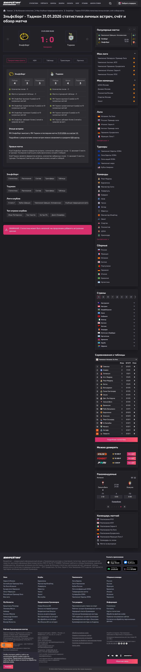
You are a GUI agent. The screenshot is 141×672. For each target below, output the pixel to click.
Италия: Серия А (106, 124)
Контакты (110, 609)
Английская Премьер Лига (13, 584)
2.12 (102, 497)
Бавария (104, 195)
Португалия (104, 266)
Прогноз (80, 61)
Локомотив (105, 227)
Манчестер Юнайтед (109, 215)
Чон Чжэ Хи (30, 215)
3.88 (130, 497)
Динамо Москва (104, 89)
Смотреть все (102, 141)
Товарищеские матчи (80, 592)
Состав (38, 179)
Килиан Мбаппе (9, 614)
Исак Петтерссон (15, 215)
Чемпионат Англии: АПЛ (107, 62)
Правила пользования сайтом (118, 617)
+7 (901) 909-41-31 (51, 650)
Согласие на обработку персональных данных (121, 620)
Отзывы (85, 3)
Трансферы (49, 179)
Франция (103, 254)
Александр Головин (10, 617)
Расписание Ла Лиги (107, 530)
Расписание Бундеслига (108, 533)
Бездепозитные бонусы (46, 611)
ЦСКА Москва (103, 85)
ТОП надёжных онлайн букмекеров (85, 617)
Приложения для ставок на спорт (84, 606)
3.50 (116, 497)
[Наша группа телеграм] (108, 655)
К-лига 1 (11, 203)
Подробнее (116, 502)
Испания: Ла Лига (108, 116)
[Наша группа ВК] (112, 655)
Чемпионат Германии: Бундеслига (111, 66)
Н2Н (34, 61)
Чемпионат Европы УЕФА (110, 151)
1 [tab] (112, 507)
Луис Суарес (8, 619)
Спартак (104, 223)
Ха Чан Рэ (43, 215)
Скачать (70, 3)
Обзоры (61, 3)
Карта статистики (113, 611)
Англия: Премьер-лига (109, 128)
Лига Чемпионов (78, 584)
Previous (129, 29)
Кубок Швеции (24, 203)
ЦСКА (103, 231)
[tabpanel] (116, 490)
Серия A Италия (9, 581)
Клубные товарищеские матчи (77, 203)
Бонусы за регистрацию (47, 614)
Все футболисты (9, 622)
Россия (103, 250)
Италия (103, 274)
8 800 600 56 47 (53, 652)
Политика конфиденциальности (82, 643)
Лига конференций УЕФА (81, 589)
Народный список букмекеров (83, 611)
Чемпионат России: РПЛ (107, 74)
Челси (103, 203)
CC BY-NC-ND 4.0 (112, 643)
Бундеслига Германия (11, 589)
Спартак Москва (104, 97)
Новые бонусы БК (44, 606)
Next (134, 29)
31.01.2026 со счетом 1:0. (68, 133)
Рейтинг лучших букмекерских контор (86, 609)
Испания (104, 258)
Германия (103, 270)
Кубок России (77, 586)
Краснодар (105, 235)
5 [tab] (121, 507)
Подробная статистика (116, 440)
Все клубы (41, 597)
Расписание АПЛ (105, 523)
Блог (77, 3)
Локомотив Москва (105, 93)
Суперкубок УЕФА (78, 594)
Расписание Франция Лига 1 (110, 537)
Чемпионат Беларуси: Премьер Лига (112, 58)
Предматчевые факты (16, 61)
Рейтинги (44, 3)
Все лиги (6, 597)
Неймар (6, 611)
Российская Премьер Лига (13, 594)
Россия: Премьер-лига (109, 120)
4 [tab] (119, 507)
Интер (103, 207)
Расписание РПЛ (105, 519)
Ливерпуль (105, 191)
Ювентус (104, 211)
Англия (103, 262)
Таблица (50, 61)
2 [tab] (114, 507)
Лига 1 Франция (9, 592)
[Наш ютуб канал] (116, 655)
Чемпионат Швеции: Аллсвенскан (48, 203)
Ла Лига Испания (9, 586)
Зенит (100, 101)
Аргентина (104, 282)
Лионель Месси (9, 609)
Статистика (33, 3)
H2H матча (74, 138)
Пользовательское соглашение (82, 638)
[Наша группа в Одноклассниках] (120, 655)
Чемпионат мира (106, 163)
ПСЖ (103, 199)
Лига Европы (77, 581)
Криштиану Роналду (11, 606)
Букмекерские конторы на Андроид (85, 622)
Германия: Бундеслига (108, 133)
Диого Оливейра (58, 215)
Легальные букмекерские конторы (85, 614)
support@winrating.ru (44, 656)
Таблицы (61, 179)
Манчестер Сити (107, 187)
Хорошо (8, 667)
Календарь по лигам (108, 540)
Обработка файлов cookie (116, 614)
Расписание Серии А (107, 526)
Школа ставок (95, 3)
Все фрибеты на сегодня (47, 619)
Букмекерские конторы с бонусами (85, 619)
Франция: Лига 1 (106, 136)
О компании (111, 606)
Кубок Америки (106, 167)
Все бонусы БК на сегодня (47, 622)
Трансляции (65, 61)
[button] (116, 303)
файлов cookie (8, 662)
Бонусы (53, 3)
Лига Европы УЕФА (107, 155)
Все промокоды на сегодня (48, 617)
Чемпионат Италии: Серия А (109, 70)
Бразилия (104, 278)
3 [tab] (116, 507)
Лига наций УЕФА (107, 159)
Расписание (26, 179)
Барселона (105, 183)
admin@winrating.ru (60, 658)
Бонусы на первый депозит (48, 609)
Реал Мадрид (106, 179)
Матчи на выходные (108, 544)
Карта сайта (76, 645)
